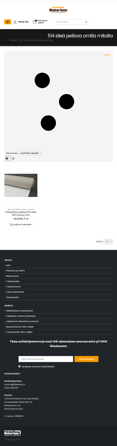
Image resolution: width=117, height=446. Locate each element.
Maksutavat (12, 276)
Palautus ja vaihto (15, 270)
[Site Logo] (12, 433)
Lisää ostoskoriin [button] (22, 224)
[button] (58, 102)
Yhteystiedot (12, 297)
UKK (8, 265)
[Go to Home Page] (5, 40)
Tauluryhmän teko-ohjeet (19, 332)
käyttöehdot (48, 366)
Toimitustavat (13, 286)
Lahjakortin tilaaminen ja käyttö (22, 321)
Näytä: (99, 241)
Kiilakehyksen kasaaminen (19, 310)
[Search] (86, 21)
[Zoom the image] (58, 7)
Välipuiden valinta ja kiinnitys (21, 316)
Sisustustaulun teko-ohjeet (20, 326)
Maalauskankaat (14, 210)
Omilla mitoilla (28, 210)
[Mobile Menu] (7, 21)
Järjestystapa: (12, 153)
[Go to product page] (20, 186)
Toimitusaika (12, 281)
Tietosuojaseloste (15, 292)
